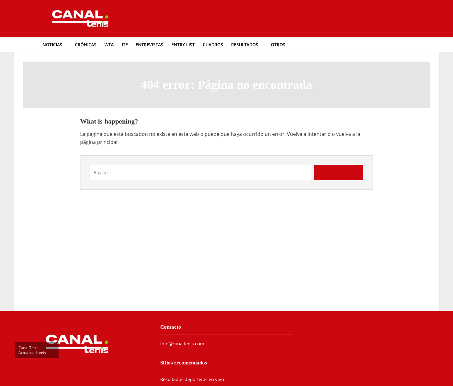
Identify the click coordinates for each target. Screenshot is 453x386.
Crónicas (85, 44)
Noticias (52, 44)
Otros (278, 44)
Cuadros (213, 44)
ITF (125, 44)
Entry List (183, 44)
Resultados (244, 44)
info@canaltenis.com (182, 343)
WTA (109, 44)
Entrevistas (149, 44)
